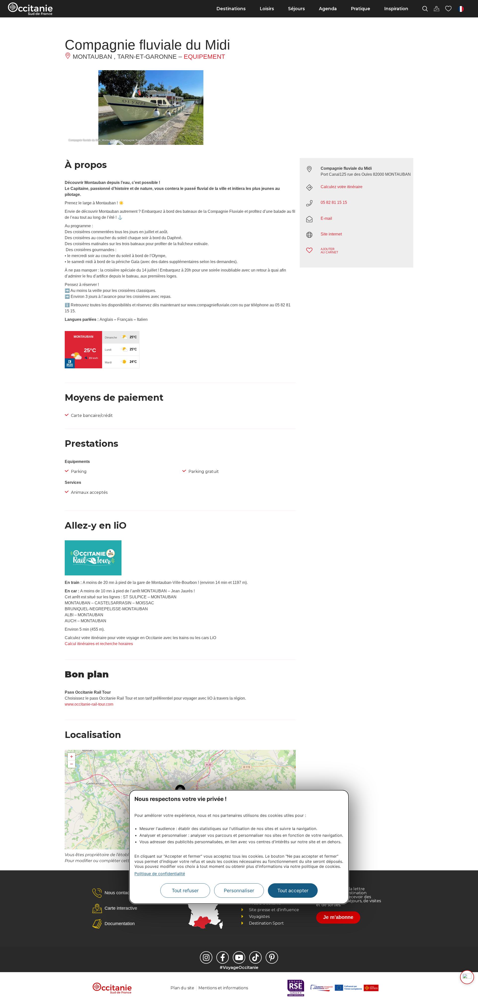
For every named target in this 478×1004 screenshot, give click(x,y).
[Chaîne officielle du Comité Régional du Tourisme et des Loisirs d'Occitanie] (239, 957)
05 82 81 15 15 (334, 202)
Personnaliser (239, 890)
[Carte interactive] (436, 8)
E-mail (326, 218)
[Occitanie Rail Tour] (93, 574)
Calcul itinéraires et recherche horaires (99, 644)
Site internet (331, 234)
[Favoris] (448, 8)
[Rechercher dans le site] (425, 8)
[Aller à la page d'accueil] (30, 8)
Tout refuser (185, 890)
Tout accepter (292, 890)
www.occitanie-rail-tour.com (89, 704)
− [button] (71, 764)
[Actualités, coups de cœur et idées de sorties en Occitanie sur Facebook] (222, 957)
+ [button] (71, 756)
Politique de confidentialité (159, 873)
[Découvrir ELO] (467, 977)
